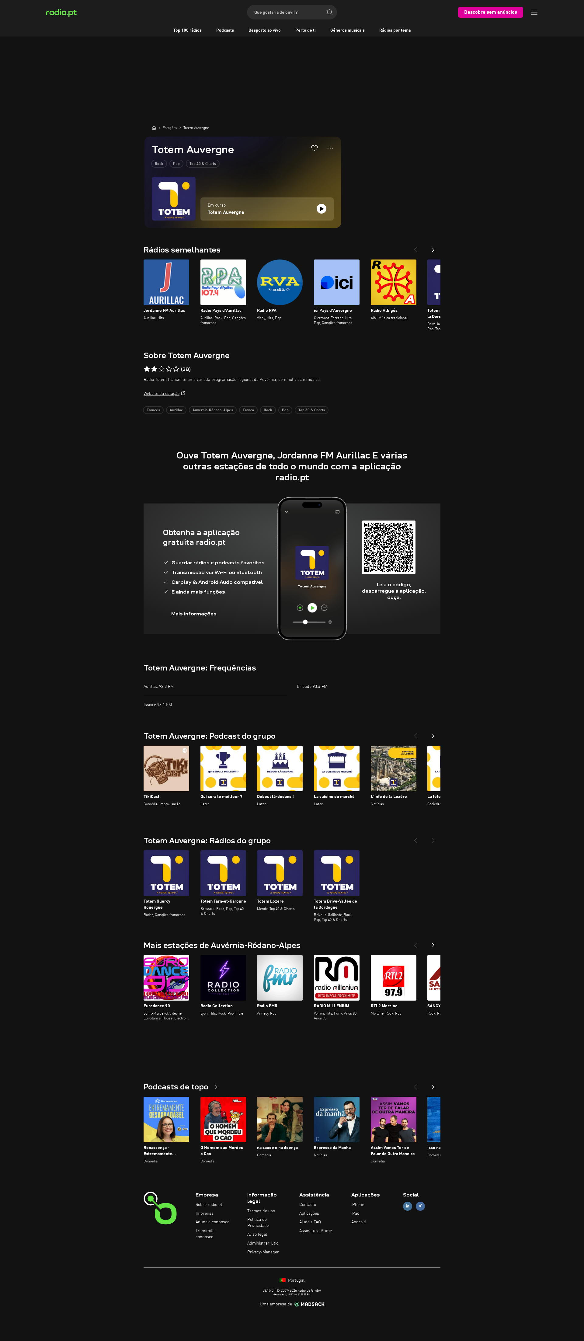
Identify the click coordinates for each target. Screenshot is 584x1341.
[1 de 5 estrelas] (147, 369)
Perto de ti (305, 30)
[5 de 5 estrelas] (176, 369)
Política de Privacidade (258, 1222)
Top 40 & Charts (202, 164)
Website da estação (161, 394)
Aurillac (176, 410)
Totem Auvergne (226, 212)
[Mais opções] (330, 148)
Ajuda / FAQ (310, 1222)
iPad (355, 1213)
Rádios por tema (395, 30)
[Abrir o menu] (534, 12)
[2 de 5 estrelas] (154, 369)
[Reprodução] (321, 209)
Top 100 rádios (187, 30)
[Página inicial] (153, 127)
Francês (153, 410)
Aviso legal (257, 1234)
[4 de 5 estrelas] (168, 369)
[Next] (433, 247)
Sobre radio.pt (209, 1205)
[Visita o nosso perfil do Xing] (420, 1206)
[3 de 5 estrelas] (161, 369)
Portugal (295, 1280)
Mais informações (194, 614)
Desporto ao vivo (265, 30)
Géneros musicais (347, 30)
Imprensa (205, 1213)
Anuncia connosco (212, 1222)
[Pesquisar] (329, 12)
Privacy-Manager (263, 1252)
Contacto (307, 1205)
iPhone (357, 1205)
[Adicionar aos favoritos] (314, 148)
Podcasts (225, 30)
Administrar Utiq (263, 1243)
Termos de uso (261, 1211)
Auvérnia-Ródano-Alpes (213, 410)
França (248, 410)
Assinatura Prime (315, 1231)
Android (358, 1222)
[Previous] (415, 247)
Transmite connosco (205, 1234)
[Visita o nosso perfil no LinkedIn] (407, 1206)
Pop (176, 164)
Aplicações (309, 1213)
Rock (159, 164)
